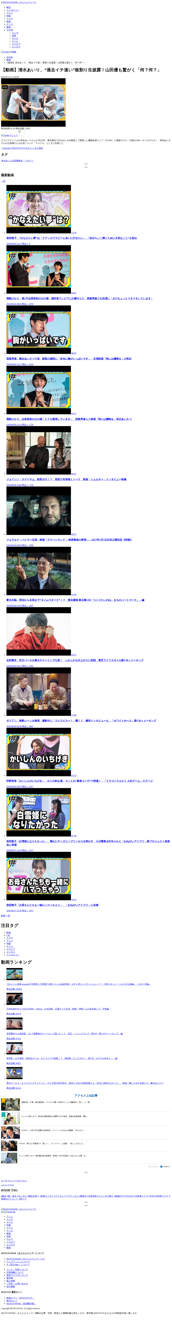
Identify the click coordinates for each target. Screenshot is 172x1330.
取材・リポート (25, 161)
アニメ (9, 13)
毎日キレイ (11, 1301)
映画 (8, 21)
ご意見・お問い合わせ (17, 1284)
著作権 (9, 1278)
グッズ (9, 24)
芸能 (14, 35)
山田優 (15, 161)
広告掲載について (15, 1272)
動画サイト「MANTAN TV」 (20, 1298)
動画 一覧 (5, 916)
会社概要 (10, 1286)
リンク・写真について (17, 1269)
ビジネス (16, 47)
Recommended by (154, 1166)
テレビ (15, 38)
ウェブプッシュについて (18, 1262)
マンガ (15, 33)
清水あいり (6, 161)
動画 (8, 27)
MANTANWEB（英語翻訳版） (21, 1303)
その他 (9, 30)
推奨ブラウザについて (17, 1275)
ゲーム (15, 41)
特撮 (8, 16)
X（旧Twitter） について (18, 1264)
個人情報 (10, 1281)
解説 (8, 7)
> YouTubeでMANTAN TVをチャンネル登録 (22, 148)
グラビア (16, 44)
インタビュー (12, 10)
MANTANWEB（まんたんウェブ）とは (25, 1259)
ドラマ (9, 18)
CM (8, 935)
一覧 (3, 181)
